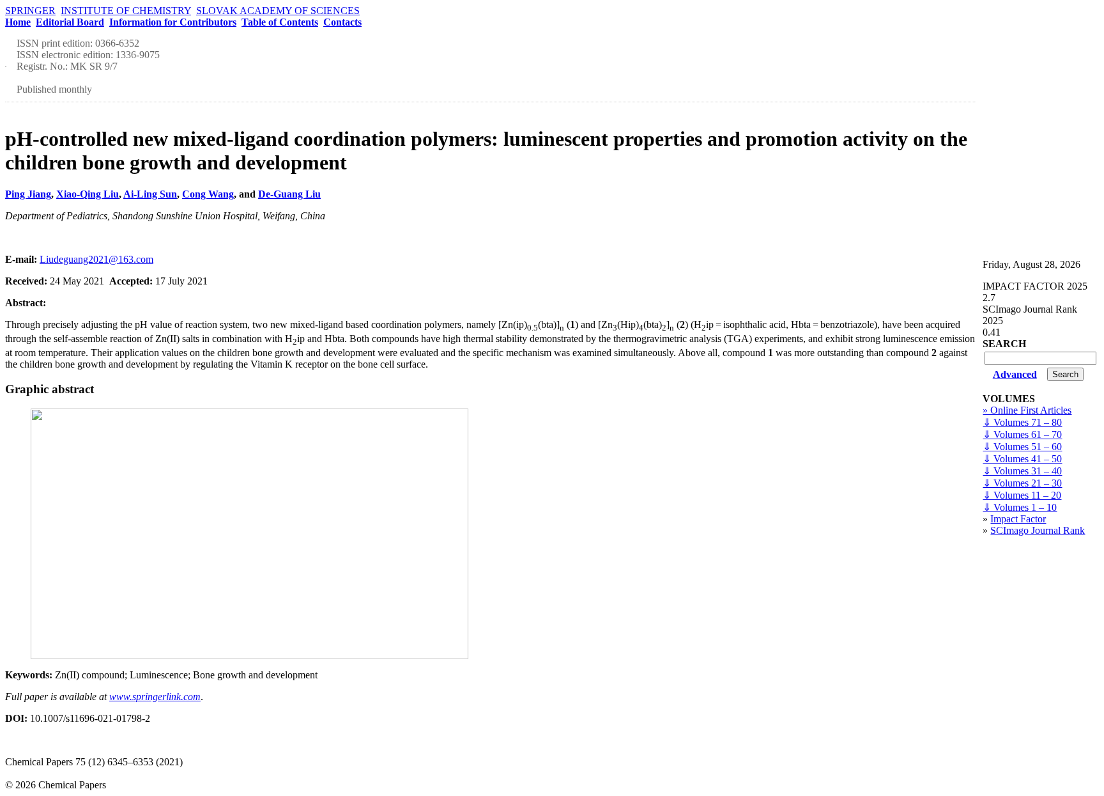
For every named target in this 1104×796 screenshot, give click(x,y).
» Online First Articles (1027, 410)
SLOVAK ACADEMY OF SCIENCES (278, 10)
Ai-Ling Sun (150, 194)
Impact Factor (1018, 518)
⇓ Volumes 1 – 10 (1020, 507)
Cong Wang (208, 194)
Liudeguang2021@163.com (96, 259)
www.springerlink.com (155, 696)
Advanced (1015, 374)
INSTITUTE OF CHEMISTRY (126, 10)
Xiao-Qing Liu (87, 194)
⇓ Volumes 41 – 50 (1022, 458)
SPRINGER (30, 10)
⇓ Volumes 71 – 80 (1022, 422)
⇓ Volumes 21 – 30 (1022, 483)
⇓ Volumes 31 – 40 (1022, 470)
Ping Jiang (28, 194)
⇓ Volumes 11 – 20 (1022, 495)
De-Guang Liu (289, 194)
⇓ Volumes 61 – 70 (1022, 434)
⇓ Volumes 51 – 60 (1022, 446)
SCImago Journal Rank (1037, 530)
